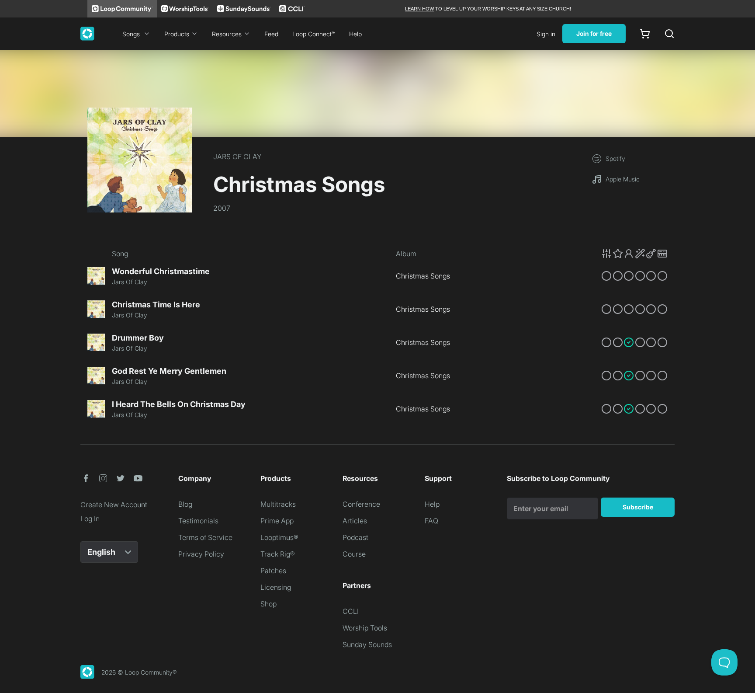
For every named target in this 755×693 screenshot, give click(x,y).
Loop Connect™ (313, 34)
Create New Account (113, 504)
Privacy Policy (201, 554)
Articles (355, 520)
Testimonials (198, 520)
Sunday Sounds (367, 644)
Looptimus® (279, 537)
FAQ (431, 520)
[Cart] (645, 33)
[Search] (669, 33)
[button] (634, 253)
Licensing (275, 587)
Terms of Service (205, 537)
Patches (273, 570)
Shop (268, 603)
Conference (361, 504)
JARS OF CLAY (237, 156)
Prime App (277, 520)
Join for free (594, 33)
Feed (271, 34)
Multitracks (278, 504)
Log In (90, 518)
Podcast (355, 537)
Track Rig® (277, 554)
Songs (131, 34)
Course (354, 554)
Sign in (546, 34)
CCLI (351, 611)
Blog (185, 504)
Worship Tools (365, 627)
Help (355, 34)
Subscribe (638, 507)
